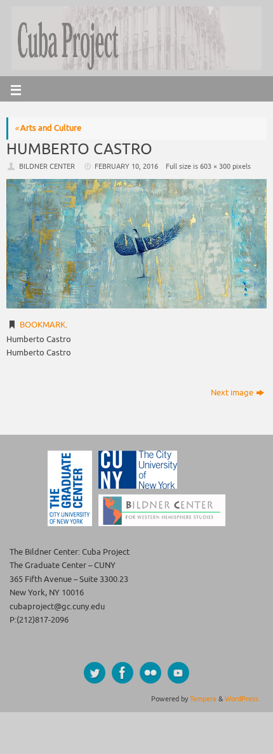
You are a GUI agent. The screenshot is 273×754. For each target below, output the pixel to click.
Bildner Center (47, 166)
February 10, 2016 (126, 166)
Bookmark (42, 325)
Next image (232, 393)
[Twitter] (94, 673)
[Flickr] (150, 673)
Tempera (203, 698)
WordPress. (242, 698)
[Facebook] (122, 673)
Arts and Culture (48, 128)
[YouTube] (178, 673)
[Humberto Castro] (136, 243)
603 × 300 (215, 166)
